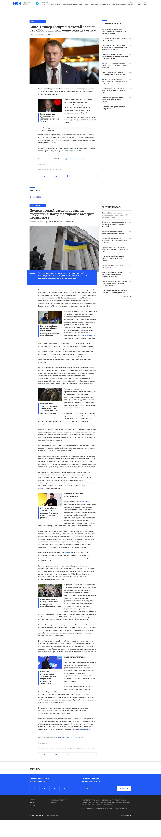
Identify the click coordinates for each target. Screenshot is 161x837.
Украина (92, 748)
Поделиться (48, 34)
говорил (67, 553)
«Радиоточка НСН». (83, 729)
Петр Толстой (57, 169)
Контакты (32, 802)
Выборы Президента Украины (65, 748)
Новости (61, 159)
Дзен (67, 159)
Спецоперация (46, 169)
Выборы (52, 748)
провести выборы (85, 335)
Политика (45, 748)
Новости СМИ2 (35, 197)
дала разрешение (83, 502)
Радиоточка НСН (75, 151)
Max (83, 159)
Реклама (32, 806)
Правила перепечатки (36, 815)
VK (71, 159)
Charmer (128, 815)
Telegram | (78, 159)
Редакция (32, 799)
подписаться (124, 788)
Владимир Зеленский (82, 748)
